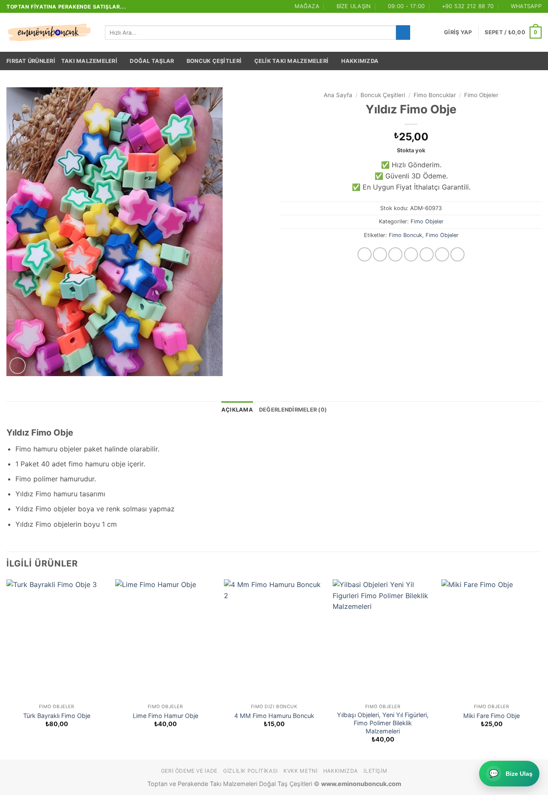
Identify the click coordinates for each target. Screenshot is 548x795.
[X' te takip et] (411, 254)
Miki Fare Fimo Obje (491, 715)
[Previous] (6, 668)
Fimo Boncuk (405, 235)
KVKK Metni (300, 771)
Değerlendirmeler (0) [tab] (293, 409)
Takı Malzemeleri (89, 61)
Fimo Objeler (481, 95)
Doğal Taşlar (152, 61)
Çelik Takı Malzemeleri (291, 61)
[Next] (541, 668)
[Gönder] (403, 32)
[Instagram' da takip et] (380, 254)
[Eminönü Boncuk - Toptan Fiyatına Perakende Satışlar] (49, 32)
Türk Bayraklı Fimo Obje (56, 715)
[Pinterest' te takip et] (457, 254)
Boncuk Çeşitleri (214, 61)
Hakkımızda (360, 61)
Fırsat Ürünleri (30, 61)
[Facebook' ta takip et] (364, 254)
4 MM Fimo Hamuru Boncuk (274, 715)
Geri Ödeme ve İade (189, 771)
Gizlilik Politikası (250, 771)
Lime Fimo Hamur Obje (165, 715)
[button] (458, 32)
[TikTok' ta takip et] (395, 254)
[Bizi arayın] (442, 254)
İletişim (375, 771)
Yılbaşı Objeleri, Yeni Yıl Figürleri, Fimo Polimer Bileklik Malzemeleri (383, 722)
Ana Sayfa (338, 95)
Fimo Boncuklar (435, 95)
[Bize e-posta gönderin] (427, 254)
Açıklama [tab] (237, 409)
